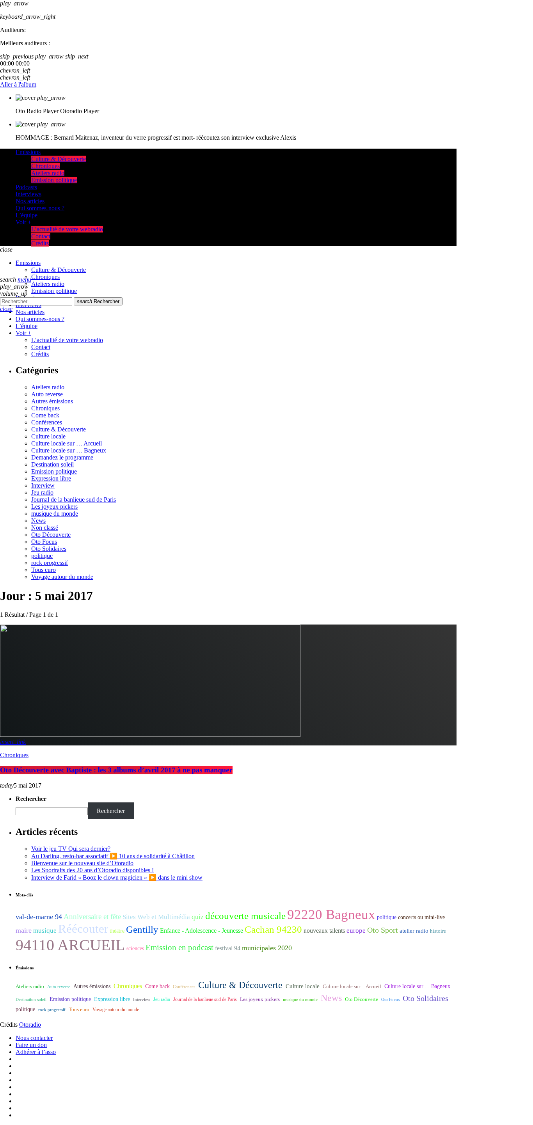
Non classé (44, 527)
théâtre (117, 931)
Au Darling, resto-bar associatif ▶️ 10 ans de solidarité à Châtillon (113, 856)
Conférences (46, 422)
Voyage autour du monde (62, 576)
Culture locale (48, 436)
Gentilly (142, 929)
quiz (198, 917)
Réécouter (83, 928)
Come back (45, 415)
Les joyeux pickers (54, 506)
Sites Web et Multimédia (156, 917)
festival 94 (227, 948)
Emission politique (54, 471)
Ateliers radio (47, 387)
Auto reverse (47, 394)
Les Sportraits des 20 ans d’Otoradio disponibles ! (92, 870)
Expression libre (51, 478)
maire (24, 930)
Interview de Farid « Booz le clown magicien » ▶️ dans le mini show (117, 877)
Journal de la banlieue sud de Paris (73, 499)
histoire (438, 931)
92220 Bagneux (331, 914)
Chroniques (45, 408)
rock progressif (49, 562)
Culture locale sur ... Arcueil (352, 986)
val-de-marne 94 (39, 917)
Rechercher (98, 301)
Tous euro (43, 569)
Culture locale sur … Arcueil (66, 443)
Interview (43, 485)
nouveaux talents (324, 930)
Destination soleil (52, 464)
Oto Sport (382, 930)
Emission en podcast (179, 947)
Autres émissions (52, 401)
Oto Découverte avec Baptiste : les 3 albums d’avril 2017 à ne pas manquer (116, 770)
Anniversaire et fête (92, 916)
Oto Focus (44, 541)
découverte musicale (245, 915)
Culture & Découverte (58, 429)
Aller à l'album (18, 84)
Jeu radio (42, 492)
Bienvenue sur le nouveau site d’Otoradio (82, 863)
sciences (135, 948)
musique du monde (54, 513)
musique (45, 930)
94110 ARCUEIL (70, 945)
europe (356, 930)
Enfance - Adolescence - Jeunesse (201, 930)
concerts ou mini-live (421, 917)
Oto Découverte (51, 534)
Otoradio (30, 1024)
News (38, 520)
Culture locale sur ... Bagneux (417, 986)
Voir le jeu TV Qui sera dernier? (70, 848)
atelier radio (414, 931)
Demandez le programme (62, 457)
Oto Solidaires (48, 548)
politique (42, 555)
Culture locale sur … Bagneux (68, 450)
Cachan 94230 (273, 929)
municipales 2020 (267, 948)
